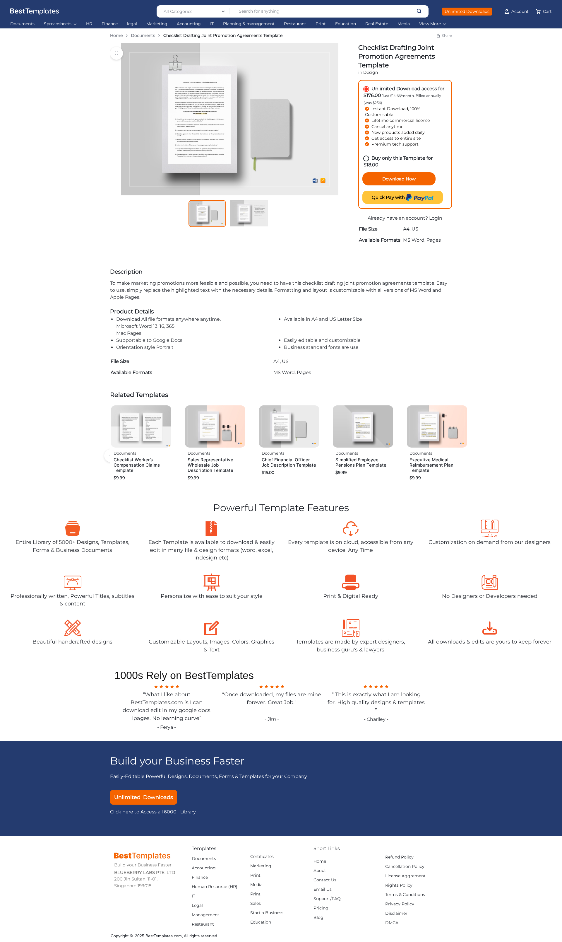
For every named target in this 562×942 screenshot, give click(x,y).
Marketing (156, 23)
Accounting (189, 23)
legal (132, 23)
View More (430, 23)
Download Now (399, 179)
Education (345, 23)
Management (205, 914)
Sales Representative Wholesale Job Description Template (210, 465)
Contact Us (324, 880)
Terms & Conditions (405, 894)
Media (403, 23)
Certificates (262, 856)
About (319, 870)
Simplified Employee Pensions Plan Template (360, 462)
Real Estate (376, 23)
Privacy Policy (399, 904)
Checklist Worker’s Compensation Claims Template (137, 465)
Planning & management (249, 23)
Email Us (322, 889)
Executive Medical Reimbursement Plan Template (431, 465)
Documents (22, 23)
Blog (318, 917)
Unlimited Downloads (467, 11)
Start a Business (266, 912)
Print (321, 23)
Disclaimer (396, 913)
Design (370, 72)
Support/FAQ (327, 898)
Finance (110, 23)
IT (212, 23)
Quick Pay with (389, 197)
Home (116, 35)
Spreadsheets (57, 23)
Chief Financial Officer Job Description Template (289, 462)
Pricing (320, 908)
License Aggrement (405, 875)
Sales (255, 903)
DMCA (391, 922)
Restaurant (295, 23)
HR (89, 23)
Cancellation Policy (404, 866)
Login (435, 218)
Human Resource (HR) (214, 886)
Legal (197, 905)
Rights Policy (398, 885)
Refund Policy (399, 857)
